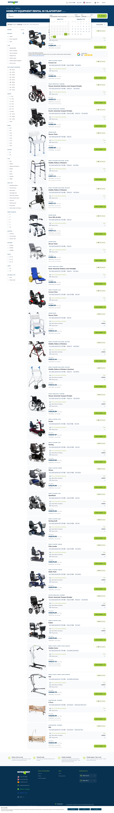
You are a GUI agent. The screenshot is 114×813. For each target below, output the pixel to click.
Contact (103, 2)
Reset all (22, 29)
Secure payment (62, 776)
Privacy (39, 776)
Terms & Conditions (42, 778)
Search (102, 16)
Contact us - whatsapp (25, 789)
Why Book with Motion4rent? (38, 55)
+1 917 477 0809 (71, 2)
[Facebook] (21, 797)
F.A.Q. (80, 2)
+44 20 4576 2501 (24, 779)
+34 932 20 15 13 (23, 782)
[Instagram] (18, 797)
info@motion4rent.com (24, 785)
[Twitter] (23, 797)
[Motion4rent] (13, 2)
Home (7, 8)
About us (40, 773)
